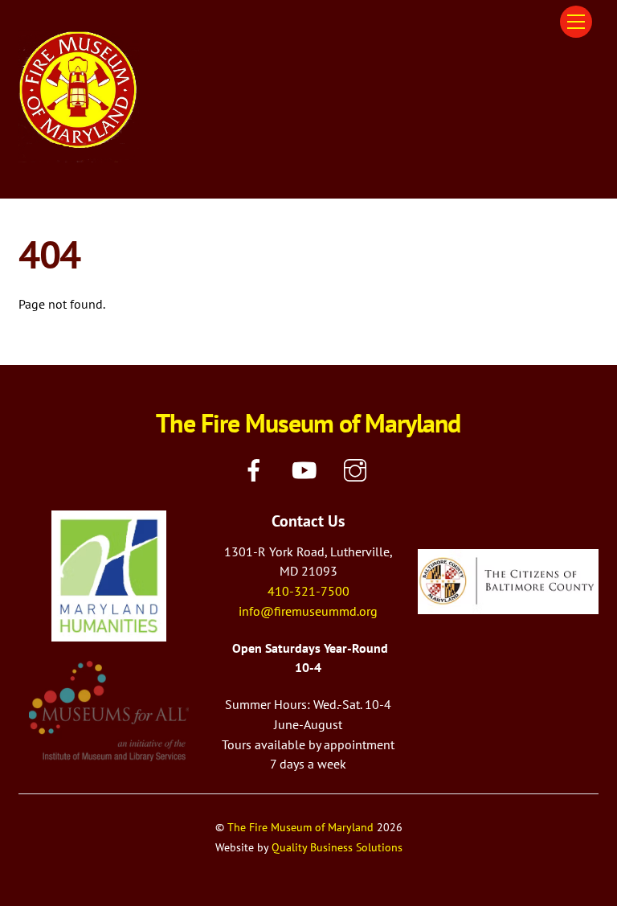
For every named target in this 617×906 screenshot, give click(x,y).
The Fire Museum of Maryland (300, 826)
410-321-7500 (308, 591)
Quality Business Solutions (337, 847)
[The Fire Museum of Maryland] (78, 155)
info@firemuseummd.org (308, 611)
